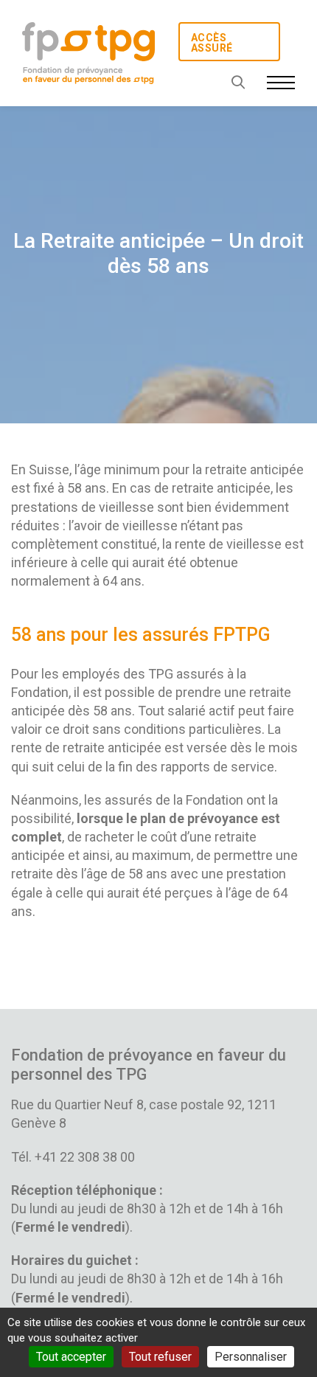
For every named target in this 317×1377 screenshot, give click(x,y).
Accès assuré (211, 43)
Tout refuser (160, 1357)
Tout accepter (71, 1357)
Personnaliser (251, 1357)
